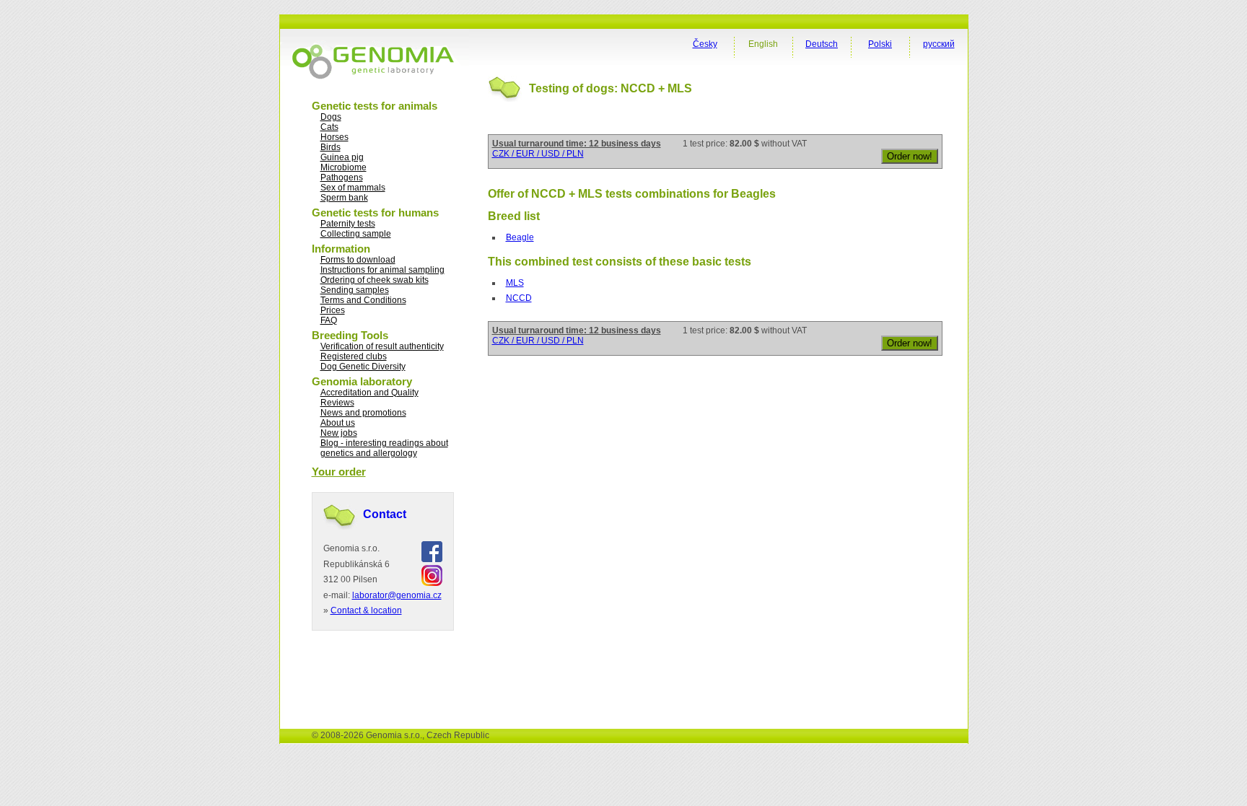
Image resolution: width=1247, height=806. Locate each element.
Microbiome (343, 167)
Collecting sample (355, 234)
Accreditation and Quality (369, 392)
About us (337, 423)
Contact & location (366, 610)
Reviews (337, 403)
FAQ (328, 320)
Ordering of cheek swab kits (374, 280)
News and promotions (363, 413)
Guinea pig (342, 157)
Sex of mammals (352, 188)
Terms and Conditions (363, 300)
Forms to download (357, 260)
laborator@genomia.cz (397, 595)
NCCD (519, 298)
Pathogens (341, 177)
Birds (330, 147)
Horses (334, 137)
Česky (705, 44)
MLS (515, 283)
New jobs (338, 433)
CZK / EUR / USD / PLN (538, 154)
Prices (332, 310)
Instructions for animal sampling (382, 270)
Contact (384, 514)
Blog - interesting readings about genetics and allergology (384, 448)
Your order (339, 471)
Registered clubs (353, 356)
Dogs (330, 117)
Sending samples (354, 290)
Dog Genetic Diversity (363, 367)
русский (939, 44)
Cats (329, 127)
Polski (880, 44)
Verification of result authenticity (382, 346)
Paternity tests (347, 224)
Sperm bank (344, 198)
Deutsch (821, 44)
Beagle (520, 237)
